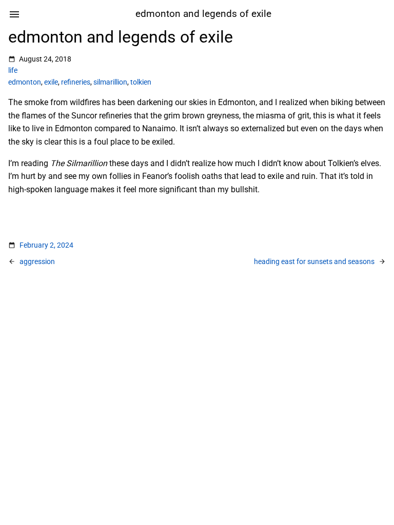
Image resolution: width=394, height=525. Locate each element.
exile (51, 82)
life (12, 70)
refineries (75, 82)
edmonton (24, 82)
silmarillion (110, 82)
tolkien (140, 82)
